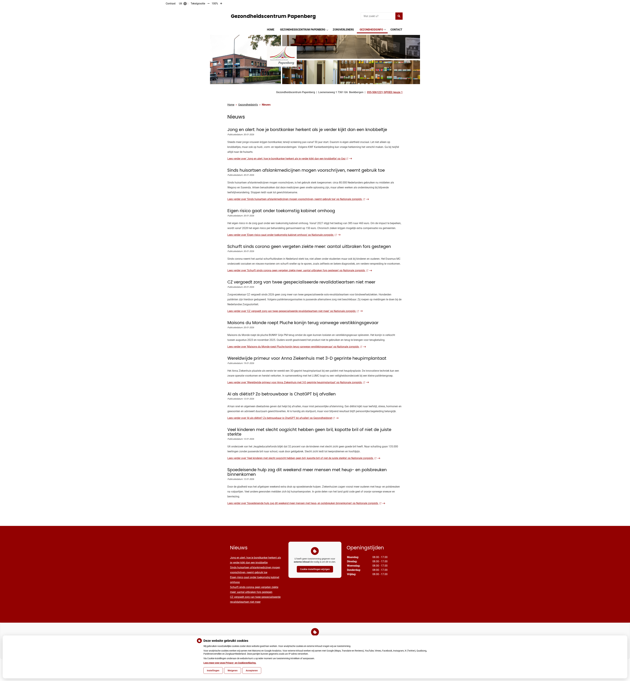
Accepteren (252, 670)
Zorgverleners (343, 29)
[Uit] (186, 3)
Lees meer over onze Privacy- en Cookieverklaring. (229, 662)
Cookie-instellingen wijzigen (315, 569)
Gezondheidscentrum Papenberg (302, 29)
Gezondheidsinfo (371, 29)
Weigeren (233, 670)
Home (270, 29)
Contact (396, 29)
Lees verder (286, 158)
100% (215, 3)
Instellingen (213, 670)
